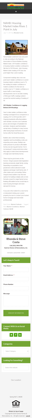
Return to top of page (16, 411)
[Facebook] (15, 335)
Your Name (7, 266)
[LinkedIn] (20, 335)
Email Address (8, 275)
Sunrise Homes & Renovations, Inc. (16, 5)
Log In (28, 416)
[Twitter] (11, 335)
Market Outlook (16, 204)
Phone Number (8, 284)
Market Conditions (13, 207)
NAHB (11, 209)
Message (6, 293)
